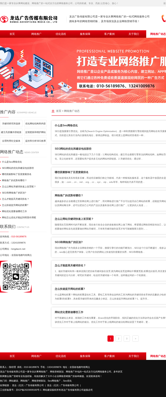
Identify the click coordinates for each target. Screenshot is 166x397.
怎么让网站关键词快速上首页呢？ (19, 186)
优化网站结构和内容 (35, 123)
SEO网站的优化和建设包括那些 (18, 168)
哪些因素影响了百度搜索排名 (16, 174)
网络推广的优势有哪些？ (14, 180)
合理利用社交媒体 (11, 140)
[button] (80, 99)
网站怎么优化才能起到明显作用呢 (19, 217)
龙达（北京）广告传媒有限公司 (28, 385)
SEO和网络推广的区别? (14, 192)
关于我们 (134, 34)
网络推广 (36, 34)
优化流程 (61, 34)
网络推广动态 (72, 111)
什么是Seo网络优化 (12, 161)
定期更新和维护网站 (35, 132)
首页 (12, 34)
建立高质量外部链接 (11, 132)
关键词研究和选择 (11, 123)
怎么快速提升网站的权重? (15, 205)
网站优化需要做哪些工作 (14, 211)
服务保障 (85, 34)
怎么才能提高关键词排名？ (15, 199)
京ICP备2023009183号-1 (29, 390)
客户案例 (109, 34)
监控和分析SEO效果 (35, 140)
